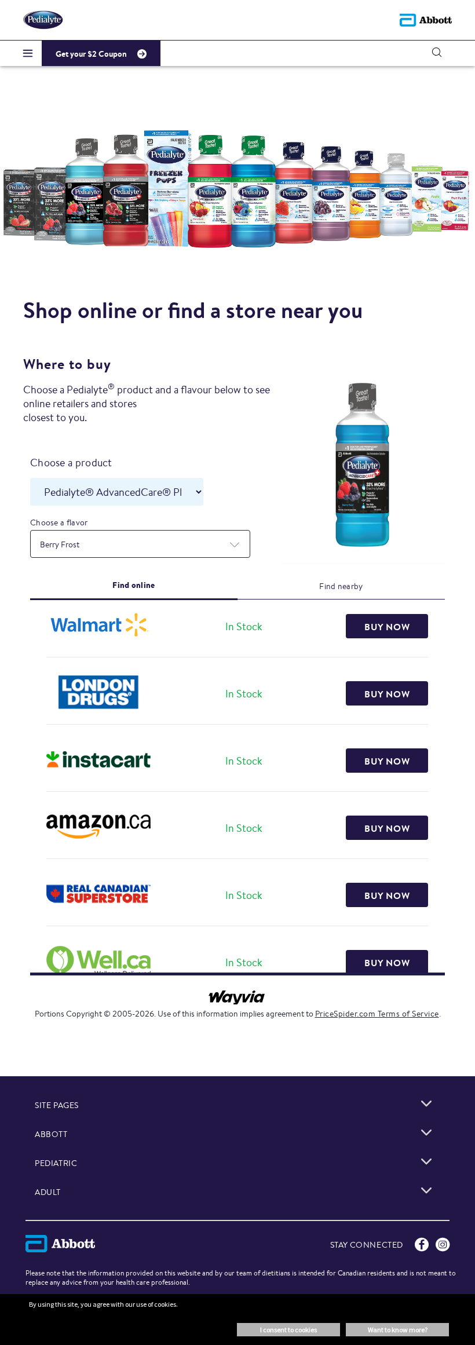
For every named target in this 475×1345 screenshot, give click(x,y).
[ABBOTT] (426, 1132)
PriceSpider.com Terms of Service (377, 1013)
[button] (436, 52)
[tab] (133, 585)
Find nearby (341, 586)
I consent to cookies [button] (288, 1329)
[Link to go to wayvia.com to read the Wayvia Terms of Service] (237, 993)
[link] (387, 626)
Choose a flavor (59, 522)
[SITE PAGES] (426, 1103)
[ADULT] (426, 1190)
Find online (133, 585)
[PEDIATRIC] (426, 1161)
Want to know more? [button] (397, 1329)
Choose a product (71, 462)
